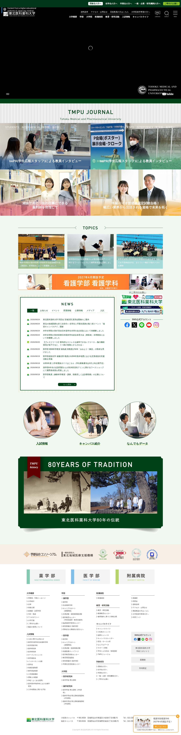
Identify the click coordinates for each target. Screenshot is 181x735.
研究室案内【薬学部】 (71, 626)
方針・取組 (32, 614)
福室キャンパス (103, 635)
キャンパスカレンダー (106, 638)
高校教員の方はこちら (119, 12)
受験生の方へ (95, 4)
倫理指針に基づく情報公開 (107, 616)
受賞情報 (67, 310)
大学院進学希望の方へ (140, 12)
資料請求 (84, 12)
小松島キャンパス (104, 632)
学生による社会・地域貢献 (107, 651)
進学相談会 (32, 658)
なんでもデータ (103, 645)
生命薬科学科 (67, 605)
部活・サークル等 (104, 641)
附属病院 (99, 17)
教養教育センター (104, 613)
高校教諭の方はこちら (141, 611)
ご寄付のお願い (171, 4)
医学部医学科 (33, 645)
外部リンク (137, 617)
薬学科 (65, 602)
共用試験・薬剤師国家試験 (72, 614)
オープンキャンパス (35, 655)
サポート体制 (102, 648)
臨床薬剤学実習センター (71, 623)
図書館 (135, 598)
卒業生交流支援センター (71, 664)
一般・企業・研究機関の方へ (147, 4)
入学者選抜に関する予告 (37, 689)
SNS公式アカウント (142, 635)
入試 (102, 310)
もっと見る (67, 384)
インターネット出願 (35, 661)
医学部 (66, 636)
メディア (90, 310)
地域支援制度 (33, 668)
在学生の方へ (111, 4)
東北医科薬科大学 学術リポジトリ (142, 649)
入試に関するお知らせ (36, 639)
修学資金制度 (33, 671)
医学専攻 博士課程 (69, 680)
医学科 (65, 639)
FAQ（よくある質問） (36, 680)
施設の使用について (35, 627)
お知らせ (44, 310)
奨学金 (30, 664)
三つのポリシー (33, 617)
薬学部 (66, 598)
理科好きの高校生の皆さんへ (73, 629)
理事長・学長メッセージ (37, 598)
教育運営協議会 (68, 658)
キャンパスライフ (104, 629)
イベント (56, 310)
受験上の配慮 (33, 677)
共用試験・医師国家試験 (71, 648)
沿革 (29, 604)
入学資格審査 (33, 674)
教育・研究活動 (103, 610)
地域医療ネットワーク (71, 651)
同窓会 (135, 601)
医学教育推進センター (71, 654)
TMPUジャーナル (104, 654)
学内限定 (143, 668)
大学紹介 (31, 601)
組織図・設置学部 (34, 611)
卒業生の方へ (126, 4)
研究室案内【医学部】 (71, 661)
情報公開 (31, 608)
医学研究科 (32, 652)
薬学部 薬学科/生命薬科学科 (38, 642)
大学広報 (31, 620)
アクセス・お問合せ (99, 12)
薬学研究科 (32, 648)
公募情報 (79, 310)
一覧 (32, 310)
